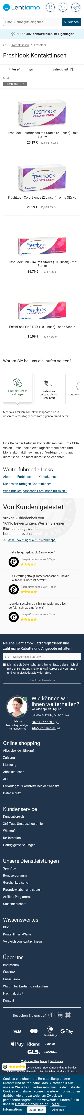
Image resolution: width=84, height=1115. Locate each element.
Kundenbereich (13, 816)
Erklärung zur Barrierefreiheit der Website (31, 786)
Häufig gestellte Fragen (19, 845)
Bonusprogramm (15, 875)
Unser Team (11, 979)
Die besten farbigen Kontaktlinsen (27, 484)
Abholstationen (13, 772)
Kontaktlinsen (20, 45)
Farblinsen (24, 476)
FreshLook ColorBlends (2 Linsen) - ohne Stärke (42, 197)
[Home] (4, 45)
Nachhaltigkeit (13, 993)
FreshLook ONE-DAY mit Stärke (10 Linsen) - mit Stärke (42, 263)
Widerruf (9, 830)
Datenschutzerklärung (31, 1104)
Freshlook (12, 84)
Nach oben (56, 1061)
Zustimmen (36, 1110)
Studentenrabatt (14, 904)
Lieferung (9, 764)
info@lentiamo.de (44, 728)
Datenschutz (12, 793)
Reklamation (12, 838)
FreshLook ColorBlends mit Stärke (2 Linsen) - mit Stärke (42, 134)
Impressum (11, 965)
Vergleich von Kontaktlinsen (22, 941)
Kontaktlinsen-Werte (17, 934)
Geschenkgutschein (16, 882)
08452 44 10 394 (43, 722)
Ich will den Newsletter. (42, 680)
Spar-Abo (9, 868)
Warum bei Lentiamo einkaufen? (25, 986)
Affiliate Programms (17, 896)
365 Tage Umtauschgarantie (23, 823)
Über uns (9, 972)
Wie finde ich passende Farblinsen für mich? (35, 491)
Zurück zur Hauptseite (34, 1061)
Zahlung (9, 757)
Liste (71, 1087)
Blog (6, 927)
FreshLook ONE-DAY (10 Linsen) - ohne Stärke (42, 327)
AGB (6, 779)
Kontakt (8, 1000)
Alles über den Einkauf (18, 750)
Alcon (7, 476)
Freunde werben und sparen (22, 889)
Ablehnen (58, 1110)
